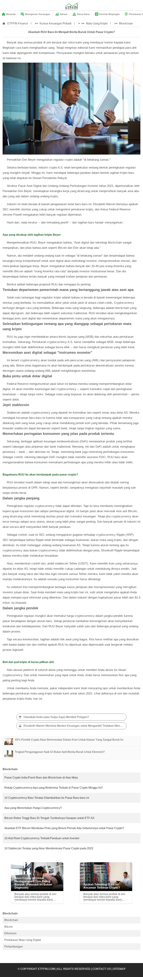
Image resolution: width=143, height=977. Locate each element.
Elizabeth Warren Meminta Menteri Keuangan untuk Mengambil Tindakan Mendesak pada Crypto (75, 725)
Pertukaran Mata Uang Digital (22, 939)
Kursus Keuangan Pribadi (56, 23)
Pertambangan (13, 946)
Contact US (101, 968)
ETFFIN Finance (17, 23)
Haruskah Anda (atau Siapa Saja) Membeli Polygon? (56, 717)
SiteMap (119, 968)
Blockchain (126, 23)
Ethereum (10, 933)
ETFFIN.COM (46, 968)
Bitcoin (8, 926)
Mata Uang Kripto (97, 23)
